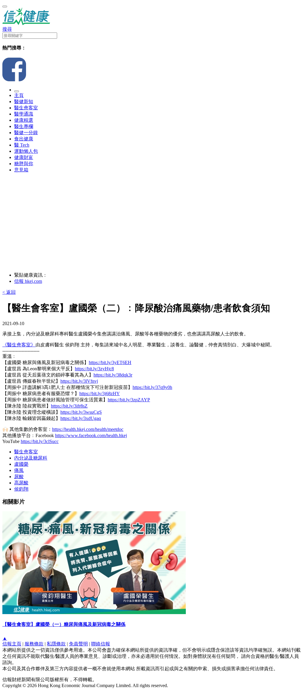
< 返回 (9, 292)
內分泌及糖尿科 (30, 457)
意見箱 (21, 169)
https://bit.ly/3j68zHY (99, 393)
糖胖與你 (23, 163)
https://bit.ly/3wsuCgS (81, 412)
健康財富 (23, 157)
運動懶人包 (26, 151)
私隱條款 (56, 643)
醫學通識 (23, 113)
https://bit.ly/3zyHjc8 (94, 368)
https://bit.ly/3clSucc (40, 441)
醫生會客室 (26, 107)
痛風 (19, 470)
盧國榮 (21, 464)
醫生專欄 (23, 126)
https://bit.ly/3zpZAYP (129, 399)
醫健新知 (23, 101)
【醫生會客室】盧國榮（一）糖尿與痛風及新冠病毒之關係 (63, 624)
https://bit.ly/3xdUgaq (80, 418)
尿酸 (19, 476)
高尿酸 (21, 482)
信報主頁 (11, 643)
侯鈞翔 (21, 488)
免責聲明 (78, 643)
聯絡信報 (100, 643)
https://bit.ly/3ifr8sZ (69, 405)
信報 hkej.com (28, 281)
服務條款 (34, 643)
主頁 (19, 95)
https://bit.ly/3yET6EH (110, 362)
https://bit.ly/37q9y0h (152, 387)
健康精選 (23, 120)
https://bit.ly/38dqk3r (113, 374)
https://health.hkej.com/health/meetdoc (87, 429)
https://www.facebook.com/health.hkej (91, 435)
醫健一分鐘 (26, 132)
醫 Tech (21, 144)
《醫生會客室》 (19, 344)
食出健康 (23, 138)
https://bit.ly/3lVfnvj (79, 381)
